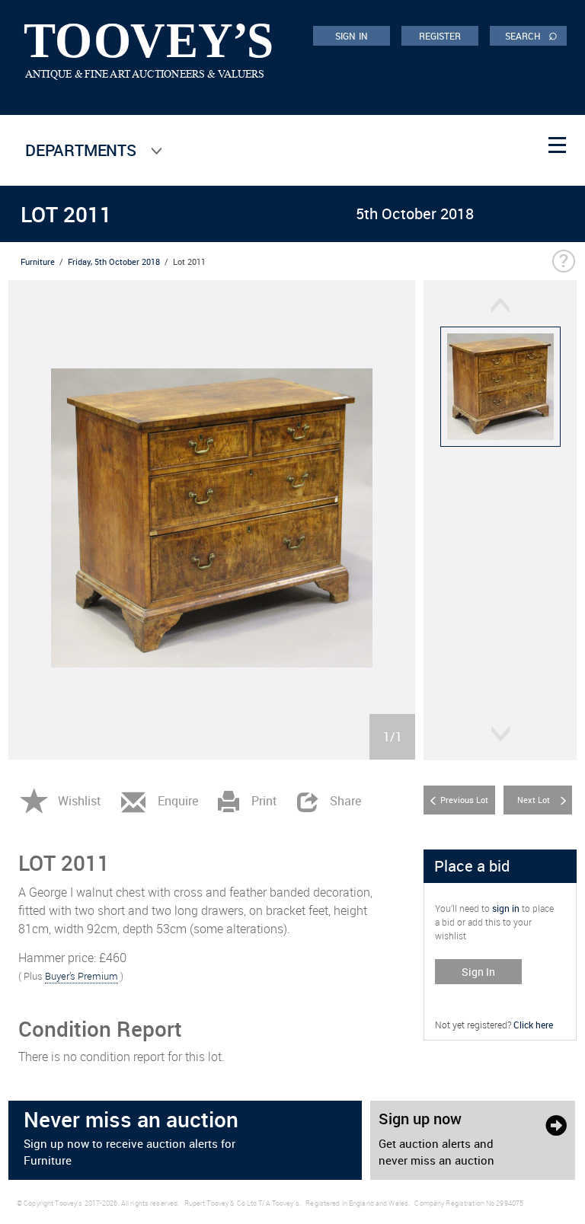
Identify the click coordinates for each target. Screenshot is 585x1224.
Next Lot (533, 799)
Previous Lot (464, 799)
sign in (505, 908)
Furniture (38, 261)
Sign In (478, 971)
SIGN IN (351, 36)
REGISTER (440, 36)
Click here (533, 1024)
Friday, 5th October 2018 (114, 261)
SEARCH (531, 35)
